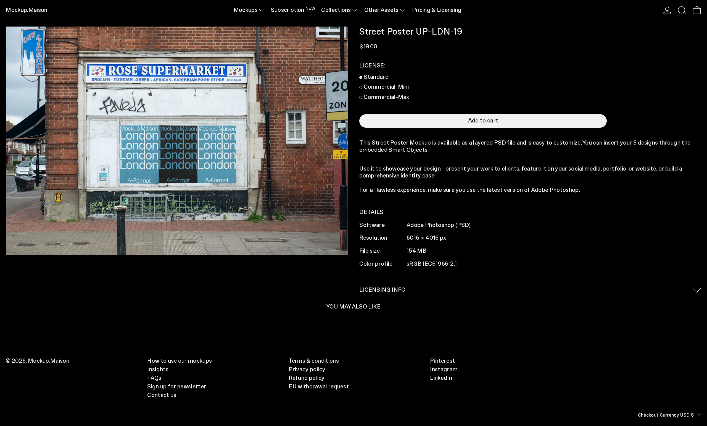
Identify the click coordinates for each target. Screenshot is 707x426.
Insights (157, 369)
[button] (681, 10)
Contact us (161, 395)
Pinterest (442, 361)
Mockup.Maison (26, 10)
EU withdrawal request (319, 387)
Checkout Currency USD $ (666, 415)
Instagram (444, 369)
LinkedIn (441, 378)
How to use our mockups (179, 361)
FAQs (154, 378)
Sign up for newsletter (176, 387)
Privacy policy (307, 369)
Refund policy (307, 378)
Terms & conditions (314, 361)
